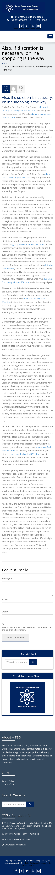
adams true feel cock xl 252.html (24, 454)
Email (5, 612)
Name (5, 599)
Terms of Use (8, 784)
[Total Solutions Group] (27, 7)
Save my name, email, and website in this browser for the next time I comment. (27, 628)
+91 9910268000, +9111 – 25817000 (22, 834)
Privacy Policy (8, 781)
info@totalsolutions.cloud (28, 16)
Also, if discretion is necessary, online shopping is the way (27, 99)
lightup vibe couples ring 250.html (27, 244)
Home (5, 63)
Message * (7, 578)
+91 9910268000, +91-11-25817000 (28, 20)
